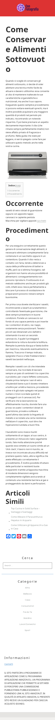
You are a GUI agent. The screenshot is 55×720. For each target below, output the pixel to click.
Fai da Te (27, 612)
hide (18, 185)
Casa (27, 600)
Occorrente (13, 191)
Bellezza (27, 594)
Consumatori (27, 606)
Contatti (8, 664)
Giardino (27, 618)
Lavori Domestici (27, 624)
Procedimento (14, 194)
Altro (27, 588)
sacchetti (41, 220)
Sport (27, 630)
